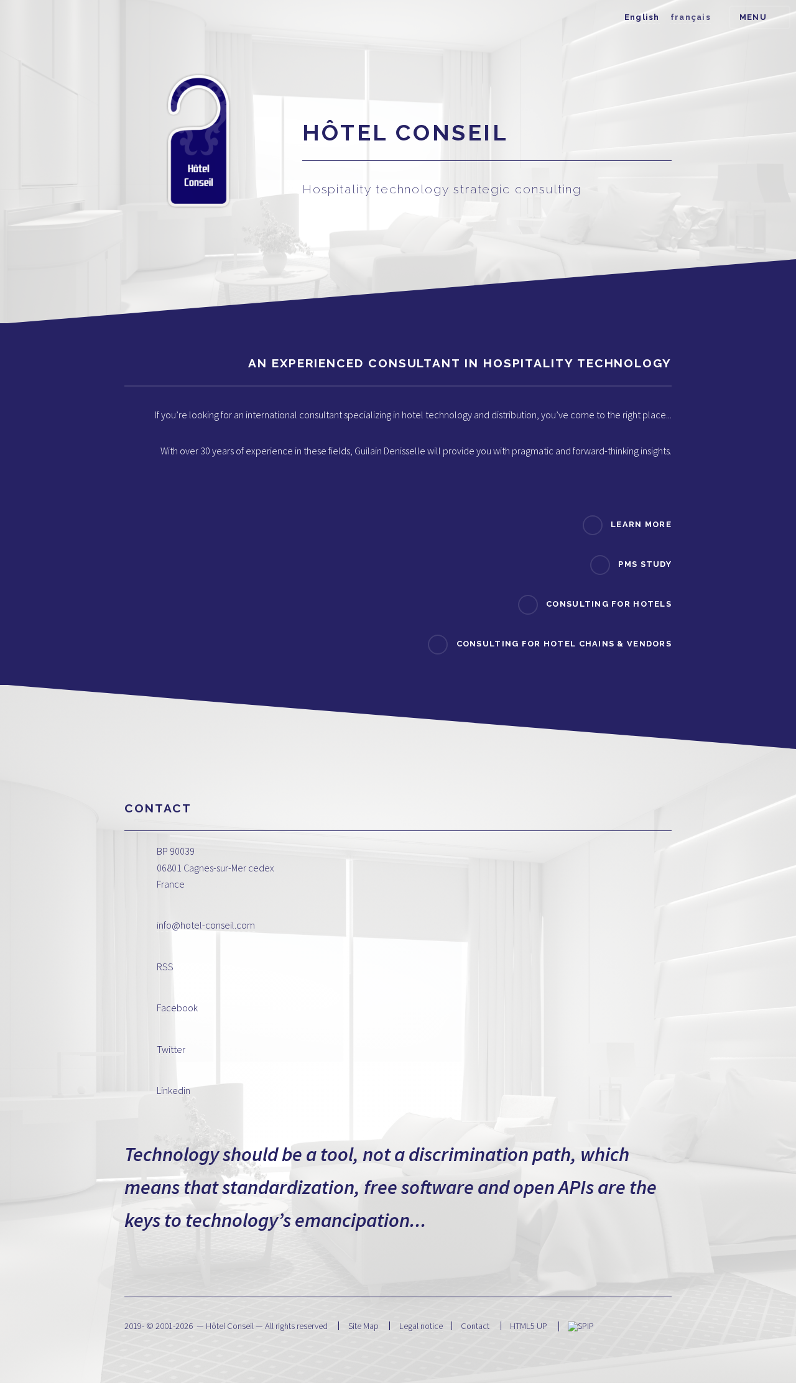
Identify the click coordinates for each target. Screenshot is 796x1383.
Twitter (171, 1049)
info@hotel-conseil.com (206, 925)
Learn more (641, 524)
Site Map (363, 1325)
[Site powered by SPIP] (581, 1326)
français (690, 17)
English (642, 17)
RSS (165, 966)
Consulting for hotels (609, 604)
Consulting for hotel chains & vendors (564, 643)
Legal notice (421, 1325)
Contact (475, 1325)
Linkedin (173, 1090)
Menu (753, 17)
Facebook (177, 1007)
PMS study (645, 564)
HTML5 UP (528, 1325)
